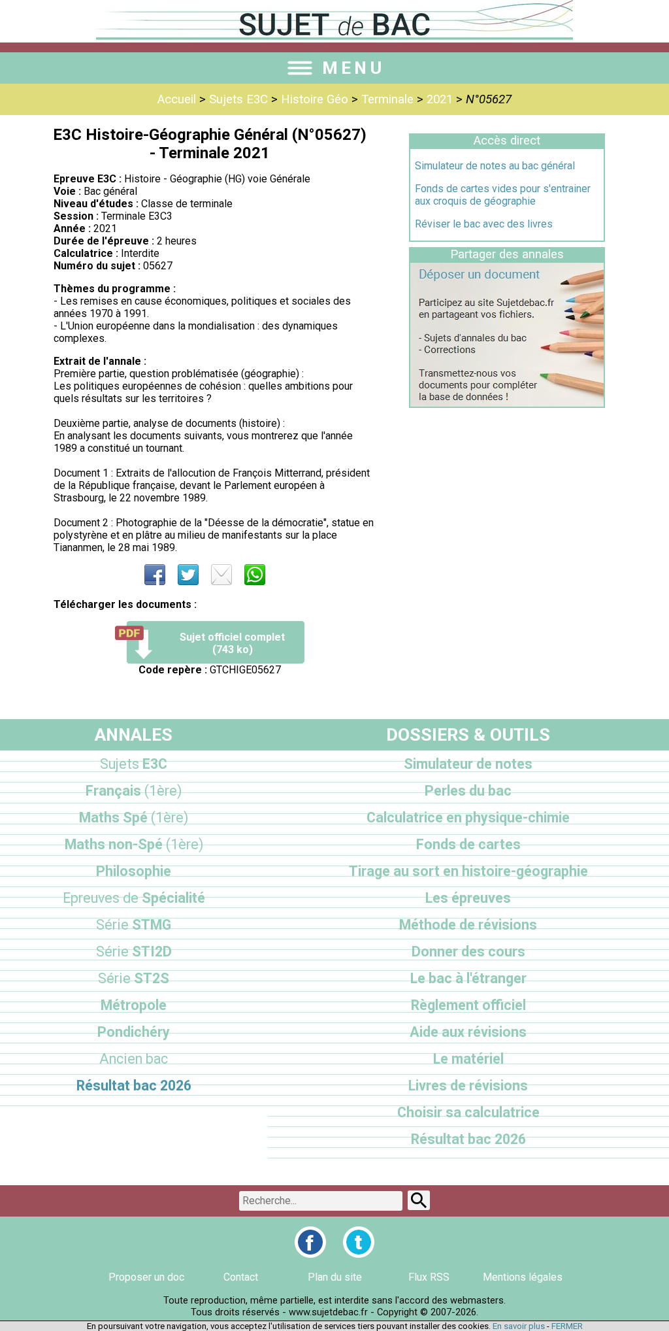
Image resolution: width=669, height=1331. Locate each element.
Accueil (176, 99)
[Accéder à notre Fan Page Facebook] (310, 1242)
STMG (133, 925)
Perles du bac (468, 791)
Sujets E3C (238, 99)
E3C (133, 764)
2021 (440, 99)
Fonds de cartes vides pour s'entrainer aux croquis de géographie (503, 194)
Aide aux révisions (468, 1032)
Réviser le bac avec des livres (484, 224)
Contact (240, 1277)
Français (134, 791)
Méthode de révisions (468, 925)
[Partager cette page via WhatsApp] (254, 574)
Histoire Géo (314, 99)
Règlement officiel (468, 1005)
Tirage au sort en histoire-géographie (468, 871)
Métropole (134, 1005)
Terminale (387, 99)
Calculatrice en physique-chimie (468, 817)
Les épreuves (468, 898)
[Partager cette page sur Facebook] (154, 574)
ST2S (133, 978)
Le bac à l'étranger (468, 978)
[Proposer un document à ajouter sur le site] (507, 403)
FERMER (567, 1326)
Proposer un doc (146, 1277)
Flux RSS (428, 1277)
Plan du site (335, 1277)
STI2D (134, 951)
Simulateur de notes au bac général (495, 166)
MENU (353, 68)
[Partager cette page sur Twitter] (188, 574)
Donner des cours (468, 951)
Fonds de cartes (468, 844)
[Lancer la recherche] (419, 1200)
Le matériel (468, 1059)
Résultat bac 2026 (133, 1085)
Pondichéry (133, 1032)
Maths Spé (133, 817)
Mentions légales (523, 1277)
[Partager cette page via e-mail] (221, 574)
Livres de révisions (468, 1085)
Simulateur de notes (468, 764)
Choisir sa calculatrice (468, 1112)
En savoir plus (519, 1326)
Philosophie (133, 871)
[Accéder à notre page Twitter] (358, 1242)
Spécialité (134, 898)
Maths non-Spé (134, 844)
